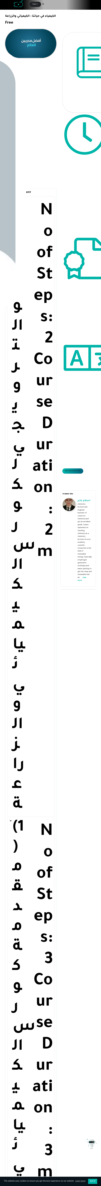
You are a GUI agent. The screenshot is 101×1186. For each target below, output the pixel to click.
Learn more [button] (80, 1181)
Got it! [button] (92, 1181)
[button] (30, 506)
